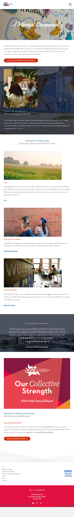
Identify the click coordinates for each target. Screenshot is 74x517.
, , (37, 495)
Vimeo (41, 503)
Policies (31, 490)
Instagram (37, 503)
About (4, 476)
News (3, 478)
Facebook (33, 503)
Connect (4, 480)
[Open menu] (70, 4)
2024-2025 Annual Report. (44, 432)
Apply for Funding (9, 305)
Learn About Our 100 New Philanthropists (37, 347)
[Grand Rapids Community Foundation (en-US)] (7, 4)
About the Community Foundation (20, 60)
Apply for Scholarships (11, 251)
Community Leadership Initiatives (11, 474)
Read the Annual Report (16, 439)
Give (5, 200)
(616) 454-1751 (37, 499)
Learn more (9, 128)
